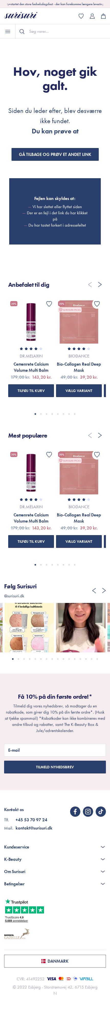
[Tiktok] (101, 811)
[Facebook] (75, 811)
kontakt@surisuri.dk (34, 828)
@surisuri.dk (14, 596)
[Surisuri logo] (24, 16)
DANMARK (58, 961)
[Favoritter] (49, 304)
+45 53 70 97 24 (31, 820)
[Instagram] (88, 811)
